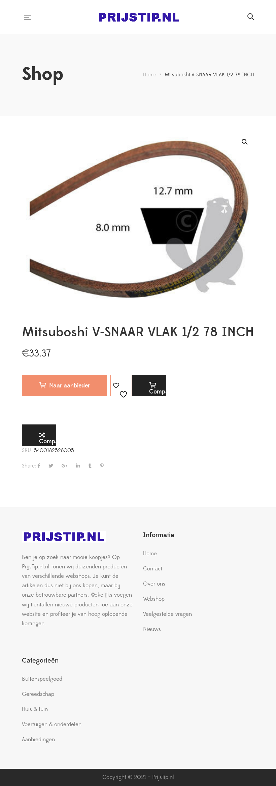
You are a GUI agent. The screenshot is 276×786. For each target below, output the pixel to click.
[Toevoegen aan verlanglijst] (121, 385)
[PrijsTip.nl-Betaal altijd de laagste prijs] (139, 17)
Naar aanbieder (69, 385)
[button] (245, 142)
